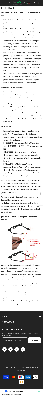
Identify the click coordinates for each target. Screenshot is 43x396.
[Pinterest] (16, 349)
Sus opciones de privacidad (15, 391)
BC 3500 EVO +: (9, 29)
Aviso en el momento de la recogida (11, 394)
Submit (34, 340)
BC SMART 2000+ (10, 20)
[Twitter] (23, 349)
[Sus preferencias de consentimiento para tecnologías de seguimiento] (39, 392)
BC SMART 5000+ (10, 53)
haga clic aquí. (19, 200)
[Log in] (34, 3)
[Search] (9, 2)
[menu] (2, 2)
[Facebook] (4, 349)
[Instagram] (10, 349)
